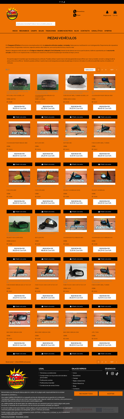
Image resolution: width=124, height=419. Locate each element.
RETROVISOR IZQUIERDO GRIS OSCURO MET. (75, 329)
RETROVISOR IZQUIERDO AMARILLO (46, 186)
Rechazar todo (86, 394)
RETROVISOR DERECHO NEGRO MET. (18, 139)
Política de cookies (46, 380)
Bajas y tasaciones (79, 381)
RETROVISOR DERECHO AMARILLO (17, 186)
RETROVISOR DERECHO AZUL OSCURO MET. (103, 92)
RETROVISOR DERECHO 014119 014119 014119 (74, 281)
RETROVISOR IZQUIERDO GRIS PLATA (46, 281)
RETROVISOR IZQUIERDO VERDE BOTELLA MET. (76, 187)
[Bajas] (75, 15)
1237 (111, 70)
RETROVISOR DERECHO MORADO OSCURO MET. (102, 281)
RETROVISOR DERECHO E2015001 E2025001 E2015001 (17, 234)
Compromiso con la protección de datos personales (53, 376)
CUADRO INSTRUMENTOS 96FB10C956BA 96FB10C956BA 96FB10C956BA (76, 92)
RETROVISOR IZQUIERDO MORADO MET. (104, 139)
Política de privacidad (47, 383)
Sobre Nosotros (78, 383)
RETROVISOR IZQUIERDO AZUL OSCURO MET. (47, 329)
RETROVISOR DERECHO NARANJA (45, 233)
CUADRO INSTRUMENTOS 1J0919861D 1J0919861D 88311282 (46, 92)
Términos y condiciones (48, 373)
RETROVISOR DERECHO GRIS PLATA (102, 186)
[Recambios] (75, 11)
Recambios (77, 375)
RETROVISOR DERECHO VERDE (16, 328)
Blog (74, 386)
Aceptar (110, 394)
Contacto (76, 389)
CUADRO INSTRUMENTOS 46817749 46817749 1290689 (17, 92)
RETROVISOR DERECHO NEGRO (101, 328)
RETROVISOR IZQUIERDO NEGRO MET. (74, 233)
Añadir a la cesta (20, 117)
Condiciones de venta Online (49, 385)
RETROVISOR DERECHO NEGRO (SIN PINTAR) (74, 139)
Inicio (75, 373)
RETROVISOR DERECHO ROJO (44, 139)
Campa (75, 378)
